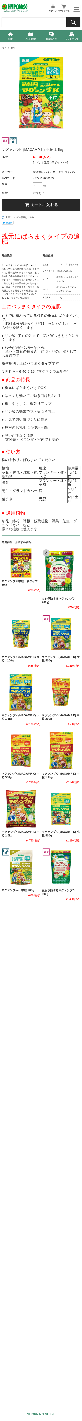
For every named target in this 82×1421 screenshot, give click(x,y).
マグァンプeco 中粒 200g (18, 890)
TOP (10, 39)
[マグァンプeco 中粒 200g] (21, 867)
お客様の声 (51, 39)
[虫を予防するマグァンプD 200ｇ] (61, 571)
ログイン (53, 10)
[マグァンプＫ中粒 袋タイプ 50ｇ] (21, 563)
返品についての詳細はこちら (20, 217)
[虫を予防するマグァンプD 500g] (61, 867)
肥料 (13, 48)
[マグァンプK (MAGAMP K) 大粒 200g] (21, 634)
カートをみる (64, 10)
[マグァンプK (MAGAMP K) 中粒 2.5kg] (21, 808)
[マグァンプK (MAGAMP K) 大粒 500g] (61, 634)
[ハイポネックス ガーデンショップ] (15, 11)
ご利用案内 (30, 39)
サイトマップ (71, 39)
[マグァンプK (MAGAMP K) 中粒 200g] (61, 692)
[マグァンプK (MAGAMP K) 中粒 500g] (21, 750)
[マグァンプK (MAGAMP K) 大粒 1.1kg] (21, 692)
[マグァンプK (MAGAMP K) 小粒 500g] (61, 808)
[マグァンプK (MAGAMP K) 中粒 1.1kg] (61, 750)
